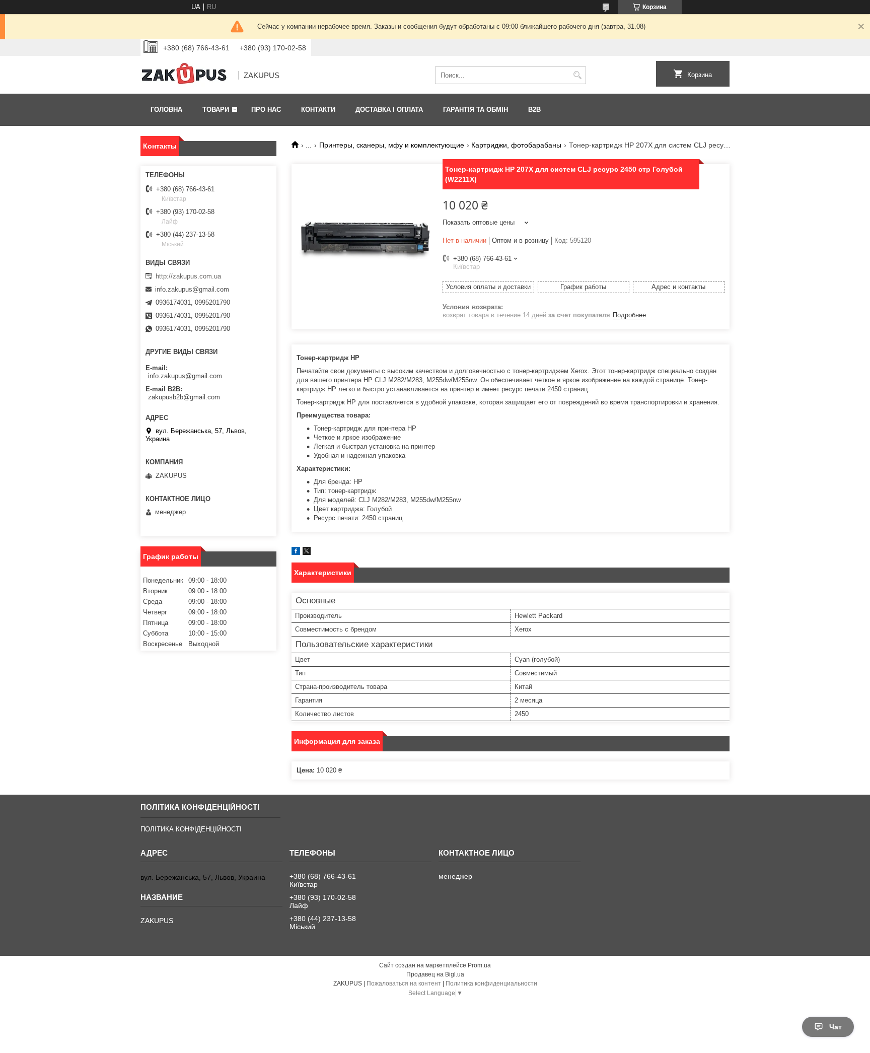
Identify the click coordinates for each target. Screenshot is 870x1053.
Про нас (266, 109)
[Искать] (577, 75)
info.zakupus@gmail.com (192, 289)
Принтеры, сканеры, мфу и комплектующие (391, 145)
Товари (215, 109)
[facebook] (296, 552)
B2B (534, 109)
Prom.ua (479, 965)
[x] (307, 552)
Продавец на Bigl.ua (435, 974)
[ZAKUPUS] (185, 75)
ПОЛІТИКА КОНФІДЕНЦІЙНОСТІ (191, 829)
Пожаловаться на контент (404, 983)
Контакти (318, 109)
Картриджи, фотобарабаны (516, 145)
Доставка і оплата (389, 109)
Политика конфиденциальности (491, 983)
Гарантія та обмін (475, 109)
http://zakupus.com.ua (188, 276)
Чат (835, 1027)
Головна (166, 109)
